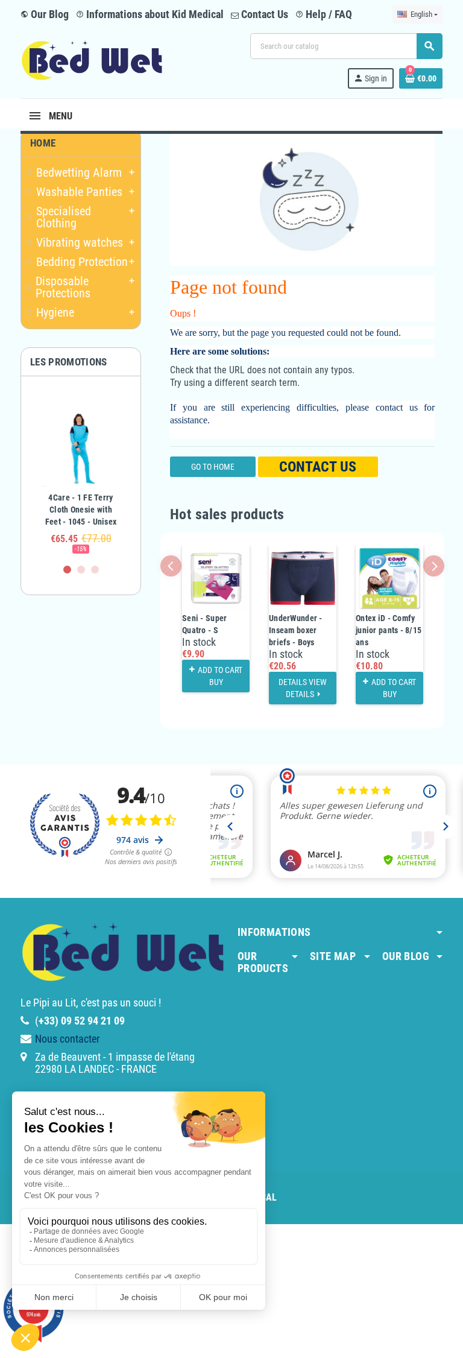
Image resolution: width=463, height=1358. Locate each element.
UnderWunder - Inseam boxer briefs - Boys (296, 630)
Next (433, 565)
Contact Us (263, 14)
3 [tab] (95, 569)
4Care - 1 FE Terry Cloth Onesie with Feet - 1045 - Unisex (81, 509)
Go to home (213, 467)
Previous (170, 565)
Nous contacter (67, 1038)
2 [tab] (81, 569)
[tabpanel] (80, 475)
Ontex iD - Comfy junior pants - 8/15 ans (388, 630)
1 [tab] (67, 569)
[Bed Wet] (91, 60)
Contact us (317, 466)
